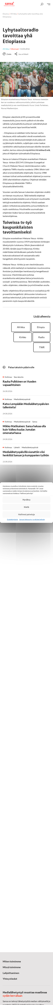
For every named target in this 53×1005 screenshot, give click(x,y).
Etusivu (6, 14)
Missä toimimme (12, 967)
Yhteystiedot (10, 979)
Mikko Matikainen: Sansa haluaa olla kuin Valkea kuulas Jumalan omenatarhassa (24, 429)
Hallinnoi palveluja (26, 514)
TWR (42, 347)
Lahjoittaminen (11, 973)
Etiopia (41, 327)
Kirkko (22, 337)
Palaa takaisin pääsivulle (21, 367)
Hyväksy (26, 499)
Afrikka (13, 14)
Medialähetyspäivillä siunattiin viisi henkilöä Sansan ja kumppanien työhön (26, 453)
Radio (41, 337)
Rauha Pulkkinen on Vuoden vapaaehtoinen (19, 383)
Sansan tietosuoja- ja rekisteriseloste (32, 519)
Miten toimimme (12, 961)
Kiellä (26, 507)
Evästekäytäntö (12, 519)
